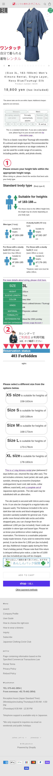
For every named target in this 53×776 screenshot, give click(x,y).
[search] (45, 4)
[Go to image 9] (30, 65)
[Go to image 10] (33, 65)
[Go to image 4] (17, 65)
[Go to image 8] (27, 65)
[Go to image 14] (44, 65)
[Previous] (4, 65)
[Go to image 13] (41, 65)
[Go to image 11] (36, 65)
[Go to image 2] (11, 65)
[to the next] (48, 65)
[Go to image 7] (25, 65)
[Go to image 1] (9, 65)
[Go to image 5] (19, 65)
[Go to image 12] (38, 65)
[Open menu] (3, 4)
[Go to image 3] (14, 65)
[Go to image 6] (22, 65)
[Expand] (47, 14)
